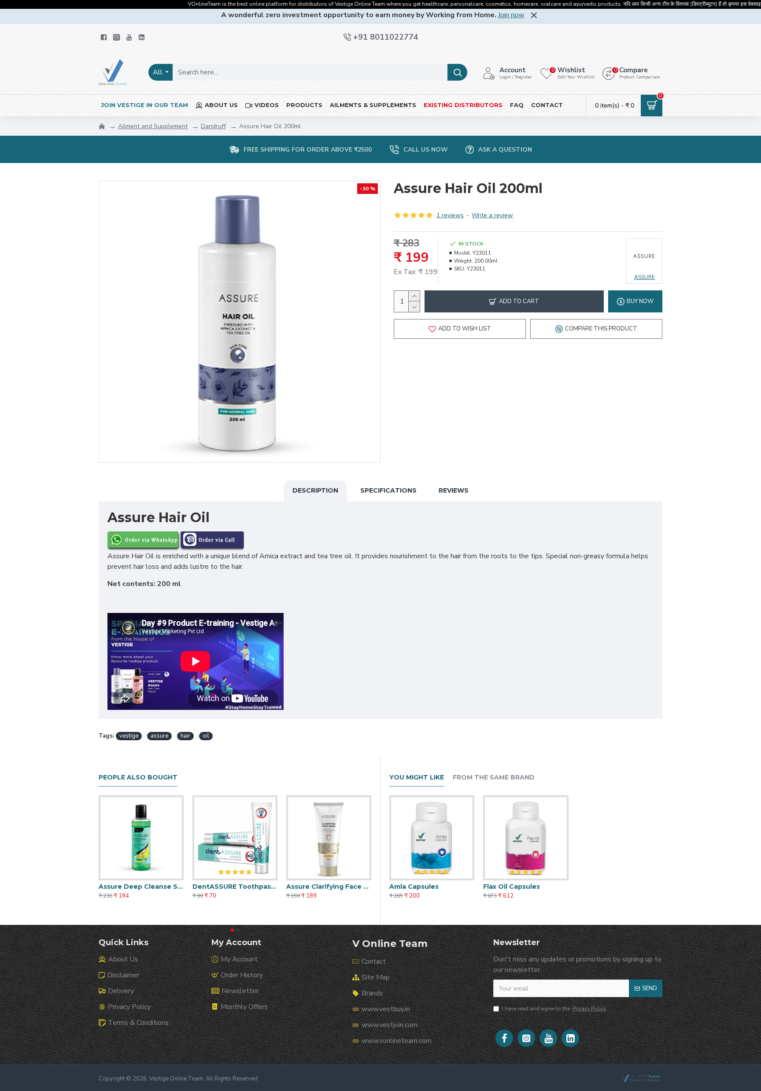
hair (185, 736)
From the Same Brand (494, 777)
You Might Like (416, 777)
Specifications (388, 490)
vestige (128, 736)
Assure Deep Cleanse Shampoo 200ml (141, 887)
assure (159, 736)
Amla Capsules (414, 887)
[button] (232, 930)
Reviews (454, 490)
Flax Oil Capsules (511, 887)
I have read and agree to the (554, 1008)
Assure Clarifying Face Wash (328, 887)
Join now (511, 15)
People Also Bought (138, 777)
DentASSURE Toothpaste (234, 887)
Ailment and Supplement (153, 126)
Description (315, 490)
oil (206, 736)
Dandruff (213, 126)
